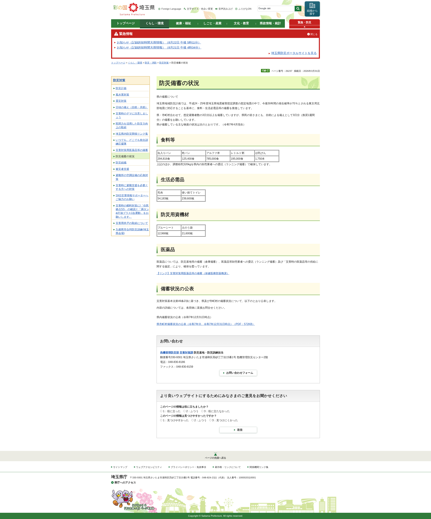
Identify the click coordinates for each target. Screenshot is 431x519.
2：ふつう (192, 411)
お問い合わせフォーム (239, 372)
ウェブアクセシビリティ (149, 467)
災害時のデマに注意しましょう (132, 115)
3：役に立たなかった (217, 411)
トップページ (118, 62)
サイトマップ (120, 467)
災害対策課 (186, 352)
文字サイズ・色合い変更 (200, 8)
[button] (304, 26)
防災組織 (121, 162)
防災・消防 (151, 62)
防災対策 (164, 62)
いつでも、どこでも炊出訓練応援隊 (132, 142)
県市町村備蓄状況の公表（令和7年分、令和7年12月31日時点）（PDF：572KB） (206, 324)
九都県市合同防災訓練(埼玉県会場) (132, 231)
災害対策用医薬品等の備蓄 (132, 150)
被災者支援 (122, 169)
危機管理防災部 (169, 352)
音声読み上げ (226, 8)
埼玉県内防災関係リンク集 (132, 133)
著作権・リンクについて (228, 467)
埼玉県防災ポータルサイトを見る (294, 53)
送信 (239, 429)
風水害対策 (122, 94)
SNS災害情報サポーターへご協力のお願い (132, 197)
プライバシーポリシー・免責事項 (188, 467)
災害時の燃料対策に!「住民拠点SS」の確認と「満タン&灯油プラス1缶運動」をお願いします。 (132, 211)
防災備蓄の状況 (125, 156)
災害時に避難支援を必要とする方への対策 (132, 187)
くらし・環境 (135, 62)
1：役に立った (172, 411)
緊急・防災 (304, 22)
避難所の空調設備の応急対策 (132, 177)
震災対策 (121, 100)
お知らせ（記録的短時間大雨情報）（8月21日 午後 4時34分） (159, 47)
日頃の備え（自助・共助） (132, 107)
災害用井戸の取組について (132, 223)
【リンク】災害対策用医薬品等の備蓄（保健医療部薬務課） (193, 273)
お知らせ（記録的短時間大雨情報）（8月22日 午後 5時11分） (159, 42)
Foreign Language (171, 8)
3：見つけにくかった (225, 420)
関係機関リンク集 (259, 467)
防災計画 (121, 88)
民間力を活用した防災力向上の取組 (132, 125)
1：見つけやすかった (176, 420)
